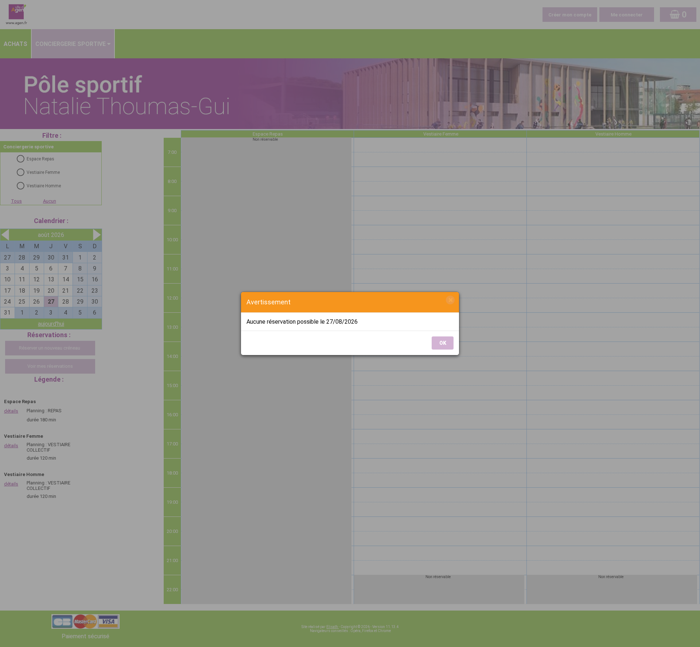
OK (442, 343)
